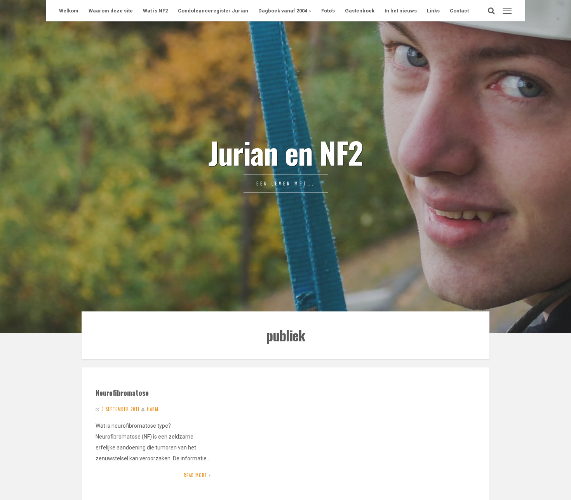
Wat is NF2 (155, 11)
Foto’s (328, 11)
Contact (459, 11)
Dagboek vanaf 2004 (282, 11)
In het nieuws (401, 11)
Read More (195, 475)
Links (433, 11)
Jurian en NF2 (285, 152)
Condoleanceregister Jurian (213, 11)
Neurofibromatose (122, 392)
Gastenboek (359, 11)
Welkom (68, 11)
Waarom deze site (111, 11)
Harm (152, 409)
